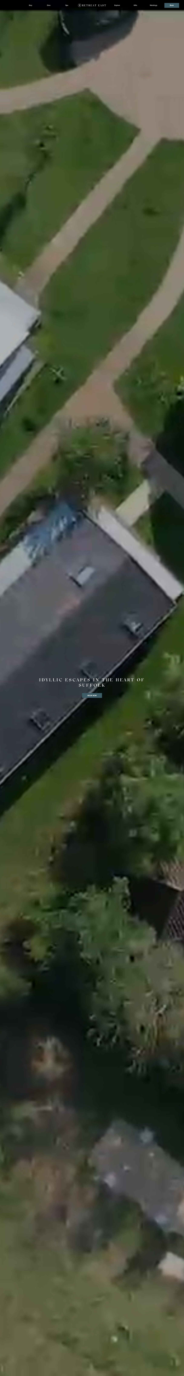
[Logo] (92, 5)
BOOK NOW (92, 695)
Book (172, 5)
